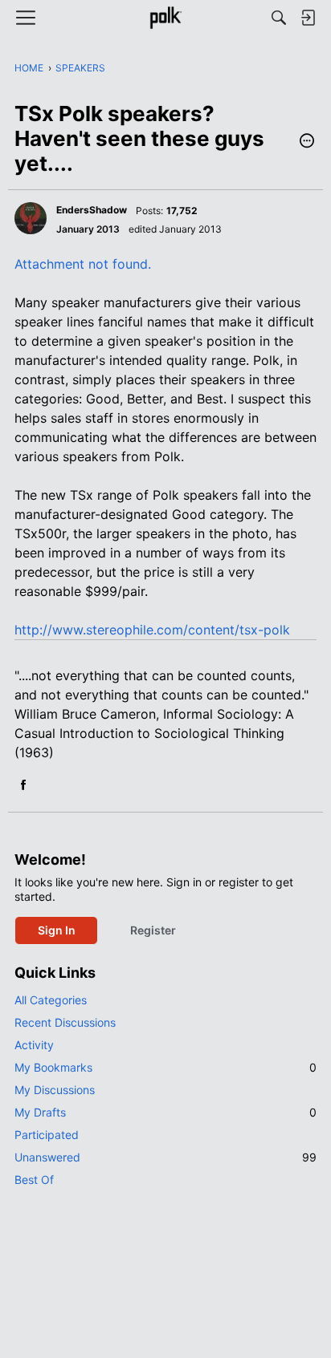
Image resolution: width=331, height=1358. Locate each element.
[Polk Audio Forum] (165, 17)
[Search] (278, 17)
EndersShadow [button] (91, 210)
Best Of (34, 1179)
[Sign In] (307, 17)
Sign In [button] (57, 930)
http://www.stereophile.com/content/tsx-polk (152, 630)
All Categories (50, 1000)
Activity (34, 1045)
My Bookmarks (165, 1067)
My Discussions (54, 1090)
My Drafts (165, 1112)
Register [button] (153, 930)
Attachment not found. (82, 264)
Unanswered (165, 1157)
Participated (46, 1134)
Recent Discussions (65, 1022)
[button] (307, 142)
